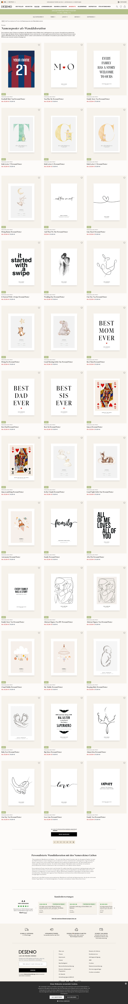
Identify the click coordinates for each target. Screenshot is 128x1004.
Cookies (91, 963)
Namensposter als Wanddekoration (32, 21)
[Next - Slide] (114, 908)
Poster (36, 6)
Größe (76, 17)
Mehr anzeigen (64, 834)
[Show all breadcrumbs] (3, 21)
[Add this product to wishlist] (39, 45)
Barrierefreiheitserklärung (66, 966)
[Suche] (117, 6)
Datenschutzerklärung (29, 974)
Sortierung (90, 17)
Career (61, 960)
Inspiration (93, 6)
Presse (61, 954)
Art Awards (62, 974)
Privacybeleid (64, 993)
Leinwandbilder (46, 6)
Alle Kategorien (38, 17)
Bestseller (19, 6)
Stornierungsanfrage (95, 969)
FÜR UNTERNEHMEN (104, 6)
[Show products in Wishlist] (121, 7)
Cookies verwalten (94, 972)
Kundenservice (93, 954)
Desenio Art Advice (94, 951)
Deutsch (11, 2)
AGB (90, 960)
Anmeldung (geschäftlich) (66, 977)
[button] (64, 1001)
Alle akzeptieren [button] (57, 997)
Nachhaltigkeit (63, 963)
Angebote (72, 6)
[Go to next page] (73, 842)
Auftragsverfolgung (94, 957)
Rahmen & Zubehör (60, 6)
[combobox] (126, 983)
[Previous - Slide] (36, 908)
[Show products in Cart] (125, 7)
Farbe (52, 17)
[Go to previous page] (54, 842)
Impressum (62, 957)
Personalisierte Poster (13, 21)
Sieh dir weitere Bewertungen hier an (64, 918)
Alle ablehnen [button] (71, 997)
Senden (32, 970)
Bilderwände (82, 6)
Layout (64, 17)
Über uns (61, 951)
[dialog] (64, 992)
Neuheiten (28, 6)
